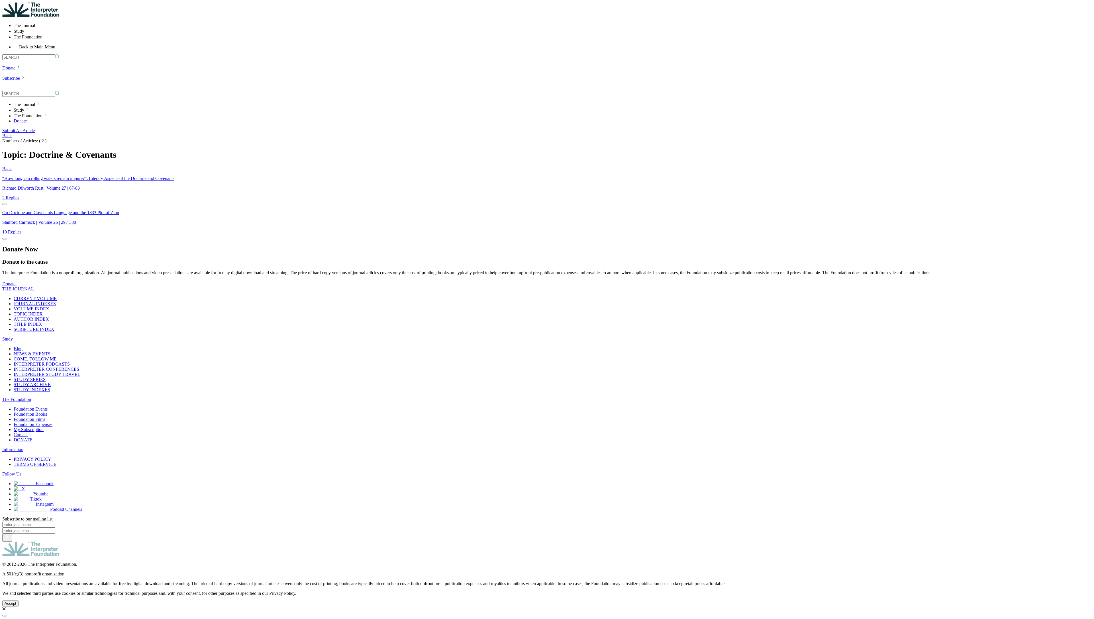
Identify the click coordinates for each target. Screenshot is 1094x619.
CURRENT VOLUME (35, 298)
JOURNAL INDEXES (35, 303)
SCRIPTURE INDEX (34, 329)
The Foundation (16, 399)
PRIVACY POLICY (32, 459)
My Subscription (29, 429)
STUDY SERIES (30, 379)
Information (12, 449)
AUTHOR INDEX (31, 319)
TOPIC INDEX (28, 313)
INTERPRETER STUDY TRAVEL (47, 374)
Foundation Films (29, 419)
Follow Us (11, 474)
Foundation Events (31, 409)
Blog (18, 348)
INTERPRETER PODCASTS (42, 364)
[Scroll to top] (4, 615)
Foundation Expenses (33, 424)
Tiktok (36, 499)
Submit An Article (18, 130)
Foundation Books (30, 414)
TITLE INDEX (28, 324)
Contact (21, 434)
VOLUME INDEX (31, 308)
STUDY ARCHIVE (32, 384)
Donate (8, 67)
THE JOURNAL (18, 288)
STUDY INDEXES (32, 389)
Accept (10, 603)
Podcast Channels (66, 509)
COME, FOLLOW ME (35, 358)
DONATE (23, 439)
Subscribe (11, 78)
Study (7, 339)
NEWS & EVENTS (32, 353)
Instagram (45, 504)
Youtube (40, 493)
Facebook (45, 483)
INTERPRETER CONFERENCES (46, 369)
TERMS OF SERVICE (35, 464)
